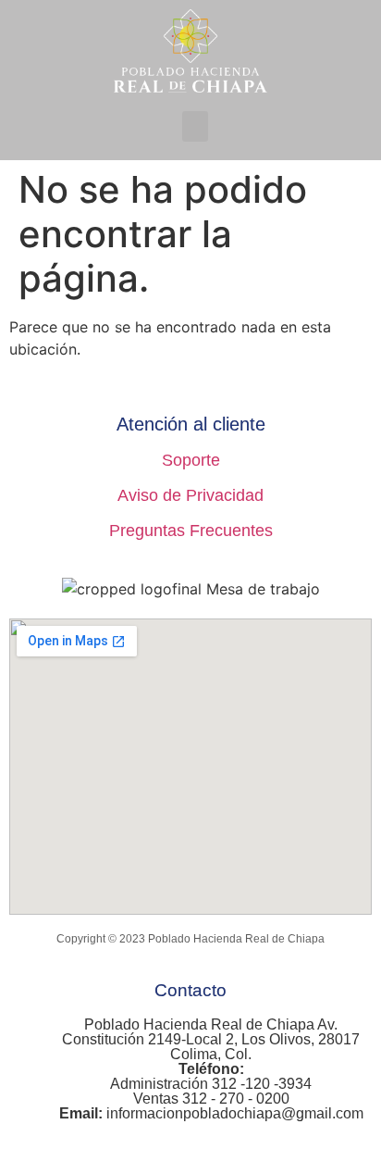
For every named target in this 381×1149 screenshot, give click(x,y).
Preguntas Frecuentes (191, 530)
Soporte (191, 460)
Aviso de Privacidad (190, 495)
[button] (195, 126)
